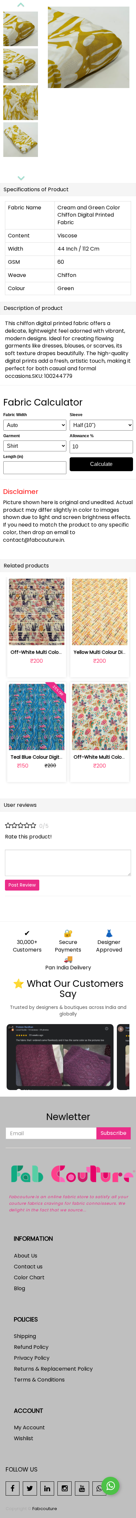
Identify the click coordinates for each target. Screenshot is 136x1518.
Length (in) (13, 456)
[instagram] (64, 1488)
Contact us (28, 1266)
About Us (25, 1256)
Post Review (22, 885)
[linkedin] (47, 1488)
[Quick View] (52, 636)
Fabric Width (15, 414)
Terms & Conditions (39, 1379)
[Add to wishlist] (36, 636)
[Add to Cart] (21, 636)
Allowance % (82, 436)
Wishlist (23, 1438)
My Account (29, 1427)
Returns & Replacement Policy (53, 1369)
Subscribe (113, 1133)
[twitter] (30, 1488)
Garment (11, 436)
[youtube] (82, 1488)
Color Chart (29, 1277)
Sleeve (76, 414)
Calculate (101, 464)
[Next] (21, 177)
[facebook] (13, 1488)
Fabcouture (44, 1508)
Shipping (25, 1336)
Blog (19, 1288)
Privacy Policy (32, 1358)
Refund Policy (31, 1347)
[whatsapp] (99, 1488)
